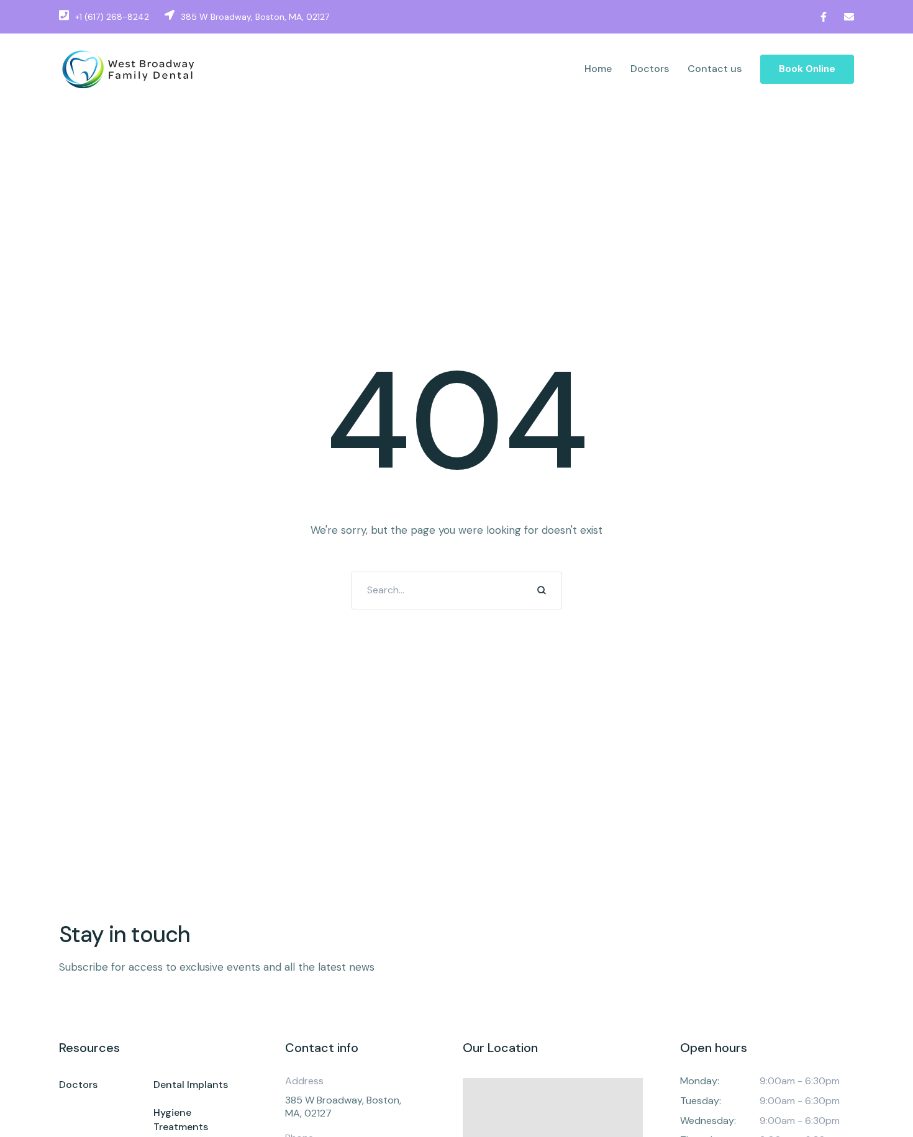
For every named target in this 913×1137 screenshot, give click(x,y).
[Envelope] (849, 17)
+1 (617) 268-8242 (112, 16)
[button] (807, 69)
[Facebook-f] (824, 17)
